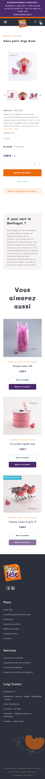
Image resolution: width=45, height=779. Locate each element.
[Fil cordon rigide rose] (22, 416)
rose (5, 129)
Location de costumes (13, 658)
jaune (16, 129)
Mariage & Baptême (12, 36)
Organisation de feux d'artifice (17, 663)
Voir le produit (22, 380)
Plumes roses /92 (22, 366)
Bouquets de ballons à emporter (18, 672)
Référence (8, 110)
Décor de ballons (11, 704)
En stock (8, 147)
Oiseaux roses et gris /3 (22, 521)
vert (37, 126)
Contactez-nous (10, 634)
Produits (7, 638)
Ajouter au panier (22, 173)
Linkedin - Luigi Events (13, 721)
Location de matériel (12, 667)
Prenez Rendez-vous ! (22, 14)
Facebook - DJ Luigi (12, 709)
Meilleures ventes (11, 629)
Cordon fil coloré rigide (22, 440)
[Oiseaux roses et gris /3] (22, 494)
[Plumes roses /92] (22, 338)
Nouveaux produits (12, 624)
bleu (10, 129)
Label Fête (8, 610)
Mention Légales (20, 772)
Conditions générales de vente (17, 614)
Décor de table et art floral (22, 362)
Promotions (8, 619)
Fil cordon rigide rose (22, 443)
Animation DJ (9, 692)
